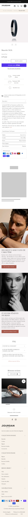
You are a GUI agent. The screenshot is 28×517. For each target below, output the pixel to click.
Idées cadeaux (5, 491)
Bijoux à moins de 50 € (7, 496)
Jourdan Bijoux (16, 506)
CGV (22, 514)
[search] (18, 6)
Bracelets (3, 439)
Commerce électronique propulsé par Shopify (14, 508)
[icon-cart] (21, 6)
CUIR (10, 127)
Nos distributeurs (5, 476)
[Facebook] (12, 419)
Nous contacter (5, 474)
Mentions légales (6, 512)
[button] (18, 61)
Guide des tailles (5, 481)
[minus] (3, 61)
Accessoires (4, 449)
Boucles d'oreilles (5, 446)
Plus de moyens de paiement (14, 68)
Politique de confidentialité (19, 512)
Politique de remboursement (11, 514)
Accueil (4, 10)
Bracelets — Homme (12, 10)
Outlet (3, 494)
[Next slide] (15, 44)
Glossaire (4, 484)
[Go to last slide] (12, 44)
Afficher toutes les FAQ (13, 361)
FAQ (3, 471)
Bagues (3, 444)
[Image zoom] (14, 28)
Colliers (3, 441)
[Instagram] (15, 419)
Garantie (3, 479)
